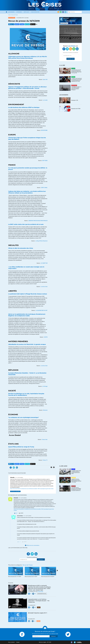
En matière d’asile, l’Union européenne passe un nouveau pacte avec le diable (76, 472)
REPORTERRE (44, 130)
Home (9, 14)
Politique (73, 486)
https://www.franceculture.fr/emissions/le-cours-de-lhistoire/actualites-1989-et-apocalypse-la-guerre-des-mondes (31, 488)
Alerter (21, 513)
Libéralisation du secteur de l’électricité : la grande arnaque (27, 344)
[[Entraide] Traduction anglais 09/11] (17, 617)
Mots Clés (26, 12)
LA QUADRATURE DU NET (41, 310)
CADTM (46, 337)
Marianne (45, 410)
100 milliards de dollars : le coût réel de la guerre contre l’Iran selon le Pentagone (76, 88)
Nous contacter (11, 642)
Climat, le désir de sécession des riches (20, 248)
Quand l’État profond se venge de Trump (21, 447)
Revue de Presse (14, 14)
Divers (38, 621)
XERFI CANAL (44, 187)
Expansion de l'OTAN (75, 108)
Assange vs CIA (74, 100)
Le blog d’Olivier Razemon (41, 240)
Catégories (19, 12)
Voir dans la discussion (15, 491)
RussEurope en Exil (42, 593)
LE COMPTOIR (44, 263)
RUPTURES (44, 160)
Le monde (45, 100)
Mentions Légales (42, 642)
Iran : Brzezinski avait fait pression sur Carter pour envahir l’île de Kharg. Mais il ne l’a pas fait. (76, 71)
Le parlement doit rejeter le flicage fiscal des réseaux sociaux (27, 294)
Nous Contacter (35, 12)
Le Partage (44, 386)
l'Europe (73, 469)
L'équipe (17, 642)
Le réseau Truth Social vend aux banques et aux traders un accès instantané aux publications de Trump (76, 80)
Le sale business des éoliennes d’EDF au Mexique (23, 107)
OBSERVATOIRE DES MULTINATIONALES (37, 220)
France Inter (44, 439)
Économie (73, 477)
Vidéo (38, 607)
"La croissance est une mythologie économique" (23, 417)
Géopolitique (74, 85)
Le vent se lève (44, 286)
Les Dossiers (11, 12)
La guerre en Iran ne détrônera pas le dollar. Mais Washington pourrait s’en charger (76, 481)
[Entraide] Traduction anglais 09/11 (37, 613)
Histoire (73, 68)
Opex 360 (45, 79)
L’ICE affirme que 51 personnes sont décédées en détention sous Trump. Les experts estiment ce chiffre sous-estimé (76, 489)
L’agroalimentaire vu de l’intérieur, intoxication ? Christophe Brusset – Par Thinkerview (38, 600)
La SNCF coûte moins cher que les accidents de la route (26, 224)
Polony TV (45, 460)
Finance (73, 76)
